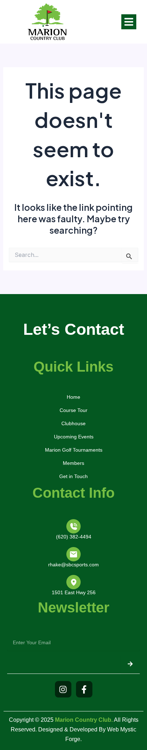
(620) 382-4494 (73, 537)
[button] (128, 21)
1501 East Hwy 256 (74, 592)
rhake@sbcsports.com (73, 564)
